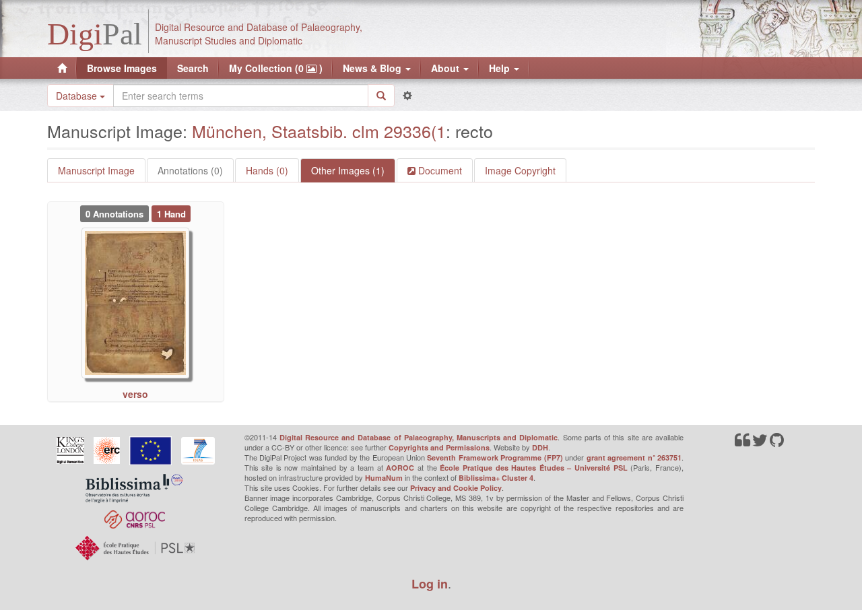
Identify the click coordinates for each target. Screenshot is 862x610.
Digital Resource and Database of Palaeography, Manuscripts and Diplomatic (418, 437)
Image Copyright (520, 170)
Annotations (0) (190, 170)
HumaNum (384, 478)
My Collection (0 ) (276, 68)
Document (439, 170)
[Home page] (62, 68)
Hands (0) (267, 170)
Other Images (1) (348, 170)
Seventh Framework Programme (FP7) (494, 457)
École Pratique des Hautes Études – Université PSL (534, 468)
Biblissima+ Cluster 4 (496, 478)
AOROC (400, 468)
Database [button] (78, 95)
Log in (429, 583)
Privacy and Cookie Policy (456, 488)
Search (193, 68)
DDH (540, 447)
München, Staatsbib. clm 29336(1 (319, 130)
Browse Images (122, 68)
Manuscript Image (96, 170)
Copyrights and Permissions (439, 447)
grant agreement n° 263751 (634, 457)
